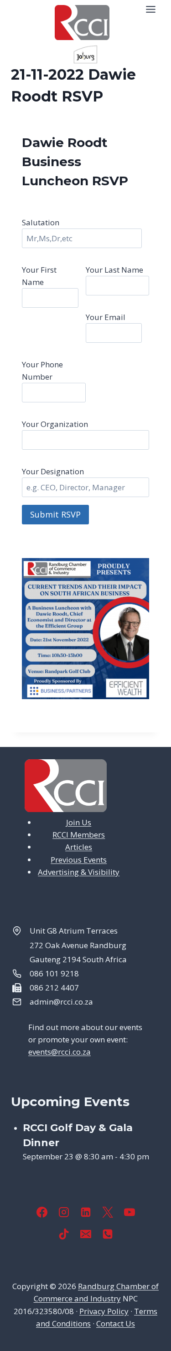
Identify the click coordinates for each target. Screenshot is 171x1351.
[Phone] (108, 1234)
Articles (78, 847)
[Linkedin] (86, 1212)
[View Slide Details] (85, 54)
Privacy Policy (104, 1311)
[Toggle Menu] (150, 9)
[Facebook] (42, 1212)
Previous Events (79, 859)
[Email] (86, 1234)
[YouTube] (129, 1212)
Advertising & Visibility (78, 872)
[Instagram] (64, 1212)
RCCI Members (78, 834)
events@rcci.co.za (59, 1051)
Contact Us (115, 1323)
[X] (108, 1212)
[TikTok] (64, 1234)
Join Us (78, 822)
